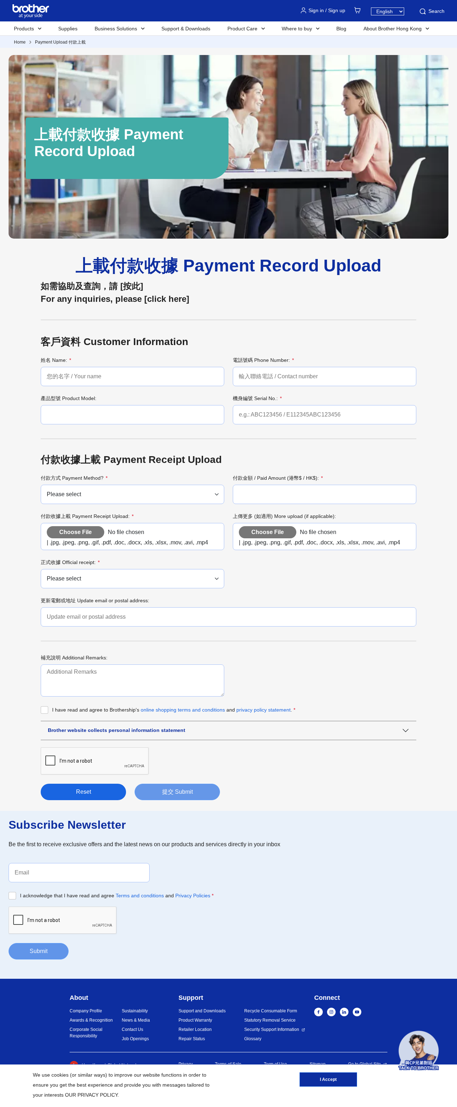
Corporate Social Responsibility (86, 1032)
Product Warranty (195, 1020)
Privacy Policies (192, 895)
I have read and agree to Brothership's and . (173, 710)
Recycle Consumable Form (270, 1010)
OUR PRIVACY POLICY (91, 1095)
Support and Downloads (202, 1010)
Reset (83, 792)
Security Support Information (271, 1029)
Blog (341, 28)
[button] (418, 1052)
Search (436, 11)
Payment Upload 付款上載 (60, 42)
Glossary (252, 1038)
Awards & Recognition (91, 1020)
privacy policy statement (263, 710)
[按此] (130, 286)
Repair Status (192, 1038)
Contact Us (132, 1029)
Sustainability (135, 1010)
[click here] (166, 299)
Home (20, 42)
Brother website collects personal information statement (116, 730)
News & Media (136, 1020)
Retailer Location (195, 1029)
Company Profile (86, 1010)
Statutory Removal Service (270, 1020)
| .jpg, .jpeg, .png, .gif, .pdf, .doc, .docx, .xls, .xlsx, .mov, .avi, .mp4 (127, 542)
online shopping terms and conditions (183, 710)
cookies (60, 1075)
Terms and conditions (140, 895)
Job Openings (135, 1038)
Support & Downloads (185, 28)
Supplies (67, 28)
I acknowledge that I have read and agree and (117, 895)
